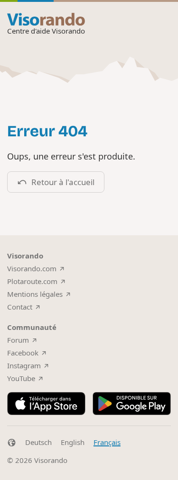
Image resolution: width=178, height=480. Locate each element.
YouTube (21, 378)
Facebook (22, 352)
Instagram (24, 365)
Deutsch (38, 442)
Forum (18, 340)
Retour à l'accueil (62, 182)
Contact (19, 306)
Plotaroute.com (32, 281)
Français (107, 442)
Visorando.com (31, 268)
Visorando (50, 460)
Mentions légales (35, 294)
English (72, 442)
